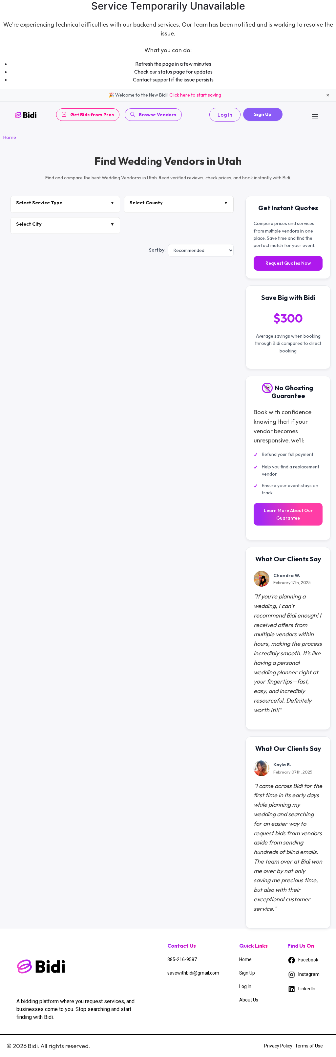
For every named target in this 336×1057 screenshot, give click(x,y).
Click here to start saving (195, 95)
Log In (225, 114)
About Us (248, 999)
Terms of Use (309, 1045)
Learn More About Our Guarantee (288, 514)
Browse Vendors (157, 115)
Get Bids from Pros (92, 115)
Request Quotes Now (288, 263)
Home (9, 137)
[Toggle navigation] (315, 114)
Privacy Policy (278, 1045)
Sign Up (262, 114)
